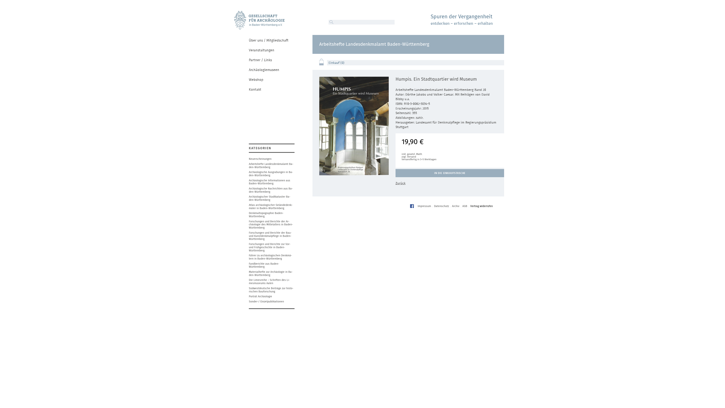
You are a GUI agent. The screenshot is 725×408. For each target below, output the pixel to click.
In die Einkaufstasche (450, 173)
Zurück (401, 183)
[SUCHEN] (331, 22)
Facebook (412, 206)
